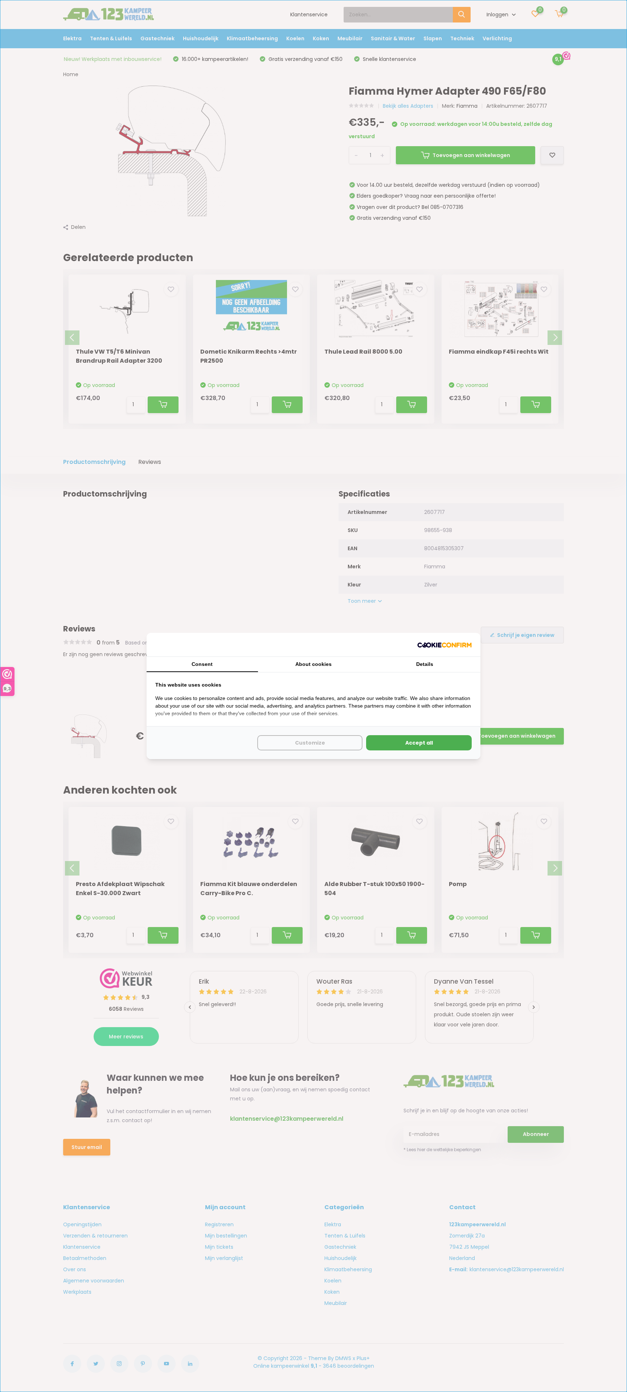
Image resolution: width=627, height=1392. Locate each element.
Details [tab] (424, 664)
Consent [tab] (202, 664)
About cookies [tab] (313, 664)
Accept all (419, 742)
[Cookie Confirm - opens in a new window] (444, 645)
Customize (310, 742)
